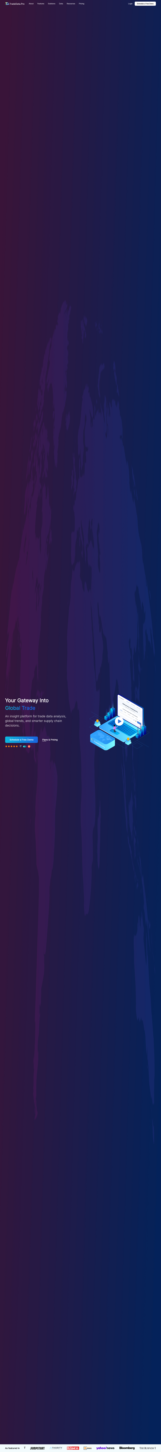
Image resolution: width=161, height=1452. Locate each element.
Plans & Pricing (50, 739)
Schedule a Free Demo (145, 4)
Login (130, 4)
